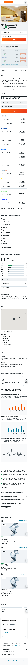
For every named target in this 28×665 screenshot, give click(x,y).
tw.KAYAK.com (4, 660)
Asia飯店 (13, 660)
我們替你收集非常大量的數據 (8, 651)
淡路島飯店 (7, 662)
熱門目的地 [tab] (12, 624)
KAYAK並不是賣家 (6, 649)
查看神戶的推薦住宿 (23, 574)
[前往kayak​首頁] (8, 2)
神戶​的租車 (6, 632)
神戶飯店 (5, 634)
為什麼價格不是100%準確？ (8, 654)
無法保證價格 (17, 645)
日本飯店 (17, 660)
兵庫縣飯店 (23, 660)
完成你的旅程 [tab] (5, 624)
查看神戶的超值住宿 (23, 547)
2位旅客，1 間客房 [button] (7, 36)
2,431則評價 (13, 27)
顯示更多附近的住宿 (23, 520)
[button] (2, 2)
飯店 (9, 660)
